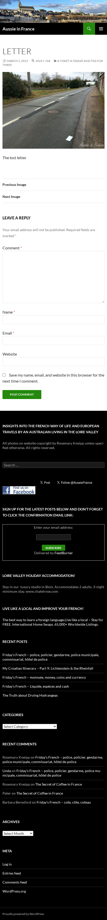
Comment (12, 247)
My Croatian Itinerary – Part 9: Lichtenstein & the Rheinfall (47, 668)
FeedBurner (63, 553)
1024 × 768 (42, 61)
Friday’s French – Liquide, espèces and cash (35, 686)
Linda (6, 771)
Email (8, 333)
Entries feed (11, 873)
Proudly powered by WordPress (23, 914)
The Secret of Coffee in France (58, 784)
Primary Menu (101, 29)
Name (8, 312)
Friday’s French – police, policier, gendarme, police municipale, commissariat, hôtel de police (52, 759)
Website (9, 354)
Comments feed (14, 882)
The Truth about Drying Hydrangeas (30, 695)
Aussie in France (18, 28)
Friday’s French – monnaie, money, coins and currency (44, 677)
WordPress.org (14, 891)
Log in (7, 864)
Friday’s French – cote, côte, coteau (64, 802)
